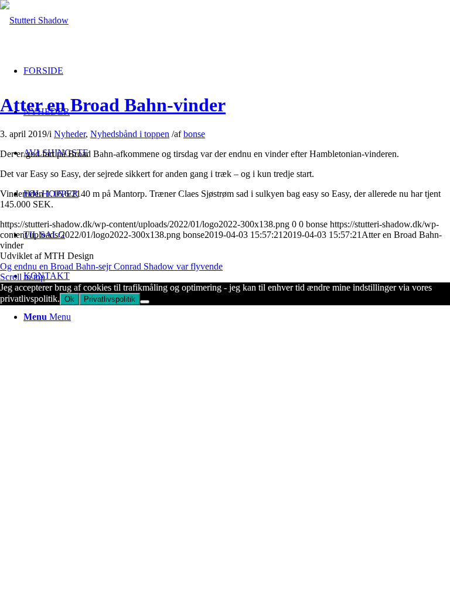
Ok (69, 299)
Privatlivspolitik (109, 299)
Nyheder (70, 134)
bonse (194, 134)
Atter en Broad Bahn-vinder (113, 104)
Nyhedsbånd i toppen (129, 134)
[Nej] (144, 302)
